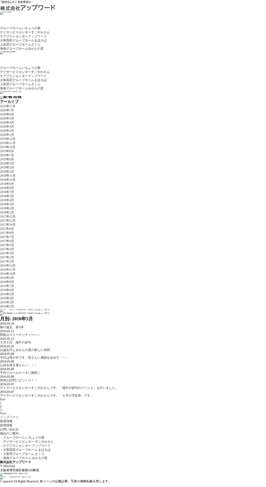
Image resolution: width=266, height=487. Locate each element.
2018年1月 (7, 212)
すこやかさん (25, 32)
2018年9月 (7, 183)
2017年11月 (8, 220)
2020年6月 (7, 114)
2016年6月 (7, 290)
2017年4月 (7, 249)
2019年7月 (7, 155)
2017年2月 (7, 257)
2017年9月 (7, 228)
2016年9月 (7, 277)
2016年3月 (7, 302)
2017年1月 (7, 261)
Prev (3, 399)
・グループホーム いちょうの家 (22, 437)
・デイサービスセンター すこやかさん (27, 441)
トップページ (9, 417)
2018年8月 (7, 188)
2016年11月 (8, 269)
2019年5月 (7, 163)
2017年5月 (7, 245)
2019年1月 (7, 171)
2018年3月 (7, 204)
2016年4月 (7, 298)
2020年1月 (7, 134)
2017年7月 (7, 237)
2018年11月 (8, 175)
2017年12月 (8, 216)
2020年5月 (7, 118)
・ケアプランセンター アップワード (25, 445)
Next (3, 413)
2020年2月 (7, 130)
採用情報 (6, 425)
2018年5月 (7, 196)
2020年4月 (7, 122)
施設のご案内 (9, 433)
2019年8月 (7, 151)
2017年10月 (8, 224)
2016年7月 (7, 286)
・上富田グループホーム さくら (22, 453)
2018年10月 (8, 179)
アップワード (23, 36)
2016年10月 (8, 273)
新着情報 (6, 421)
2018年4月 (7, 200)
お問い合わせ (9, 429)
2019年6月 (7, 159)
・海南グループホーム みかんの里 (24, 458)
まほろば (23, 40)
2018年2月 (7, 208)
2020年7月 (7, 110)
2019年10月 (8, 147)
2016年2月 (7, 306)
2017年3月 (7, 253)
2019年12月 (8, 138)
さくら (20, 44)
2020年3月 (7, 126)
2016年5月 (7, 294)
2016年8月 (7, 281)
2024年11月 (8, 106)
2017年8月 (7, 232)
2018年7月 (7, 192)
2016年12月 (8, 265)
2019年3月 (7, 167)
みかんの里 (22, 48)
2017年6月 (7, 241)
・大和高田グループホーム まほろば (25, 449)
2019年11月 (8, 143)
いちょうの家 (20, 28)
